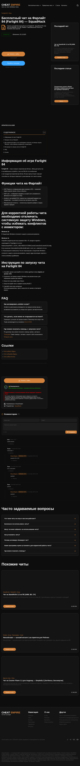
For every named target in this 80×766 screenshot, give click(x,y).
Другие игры (7, 678)
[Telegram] (70, 739)
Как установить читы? (12, 535)
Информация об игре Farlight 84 (13, 137)
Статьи (58, 5)
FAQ (6, 149)
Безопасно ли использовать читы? (16, 524)
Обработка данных (65, 722)
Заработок (31, 724)
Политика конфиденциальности (68, 717)
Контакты (64, 5)
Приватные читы (47, 5)
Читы (29, 717)
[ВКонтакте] (74, 739)
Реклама (47, 717)
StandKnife (6, 592)
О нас (46, 715)
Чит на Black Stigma (9, 351)
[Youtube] (77, 739)
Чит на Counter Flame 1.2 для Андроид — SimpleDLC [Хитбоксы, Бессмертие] (33, 680)
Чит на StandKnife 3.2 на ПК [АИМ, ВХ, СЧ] (64, 45)
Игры (10, 13)
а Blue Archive (11, 356)
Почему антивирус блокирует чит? (16, 540)
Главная (30, 715)
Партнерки (31, 722)
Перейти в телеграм (13, 63)
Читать (61, 101)
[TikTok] (67, 739)
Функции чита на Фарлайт (11, 139)
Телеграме (7, 334)
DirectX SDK (28, 322)
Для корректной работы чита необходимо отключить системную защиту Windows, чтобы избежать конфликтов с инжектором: (23, 143)
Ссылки (7, 152)
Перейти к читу (61, 57)
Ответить (11, 444)
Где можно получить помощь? (15, 551)
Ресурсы (30, 726)
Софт (21, 635)
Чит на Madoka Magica (10, 354)
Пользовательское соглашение (68, 720)
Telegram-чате (8, 337)
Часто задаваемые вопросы (67, 715)
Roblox (5, 635)
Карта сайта (63, 724)
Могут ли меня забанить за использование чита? (21, 529)
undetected (6, 34)
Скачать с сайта (14, 54)
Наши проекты (48, 722)
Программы (15, 635)
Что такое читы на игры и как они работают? (20, 518)
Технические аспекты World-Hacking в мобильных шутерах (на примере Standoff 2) (64, 88)
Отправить (72, 432)
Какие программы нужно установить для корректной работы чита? (27, 545)
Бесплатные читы (33, 5)
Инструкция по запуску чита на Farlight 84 (15, 146)
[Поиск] (77, 5)
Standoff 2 (13, 592)
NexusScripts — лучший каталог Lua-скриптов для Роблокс (26, 637)
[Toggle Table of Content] (43, 132)
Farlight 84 (5, 13)
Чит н (5, 356)
